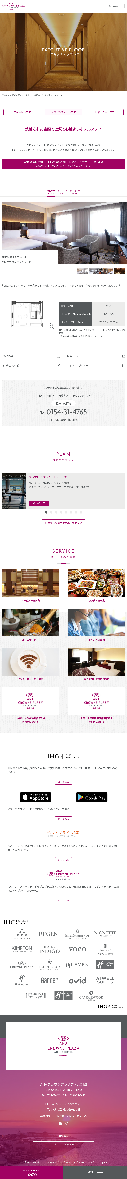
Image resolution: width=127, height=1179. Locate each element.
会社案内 (24, 1162)
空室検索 (63, 1136)
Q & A (104, 1162)
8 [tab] (81, 512)
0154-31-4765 (63, 413)
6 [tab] (71, 512)
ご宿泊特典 (7, 356)
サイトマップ (52, 1162)
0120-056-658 (66, 1110)
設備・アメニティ (76, 356)
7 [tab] (76, 512)
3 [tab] (56, 512)
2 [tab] (51, 512)
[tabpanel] (63, 491)
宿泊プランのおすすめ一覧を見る (63, 523)
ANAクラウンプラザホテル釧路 (16, 94)
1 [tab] (46, 512)
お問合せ (92, 1162)
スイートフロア (22, 112)
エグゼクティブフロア (63, 112)
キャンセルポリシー (77, 365)
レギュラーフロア (105, 112)
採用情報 (37, 1162)
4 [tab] (61, 512)
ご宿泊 (37, 94)
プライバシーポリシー (73, 1162)
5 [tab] (66, 512)
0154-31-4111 (53, 1095)
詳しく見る (39, 503)
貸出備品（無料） (11, 365)
